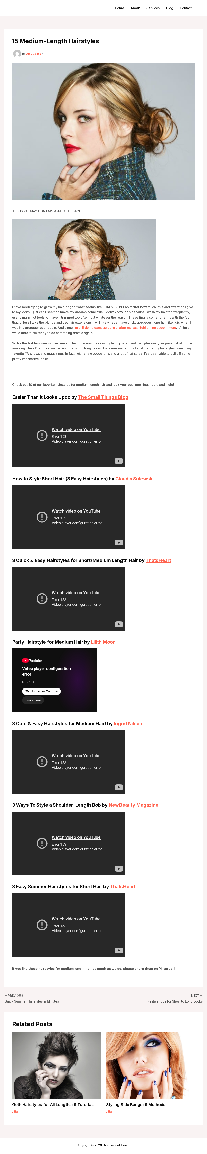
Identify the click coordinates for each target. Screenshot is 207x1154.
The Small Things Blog (103, 1139)
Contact (186, 8)
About (135, 8)
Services (153, 8)
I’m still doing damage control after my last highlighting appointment (125, 569)
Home (119, 8)
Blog (169, 8)
